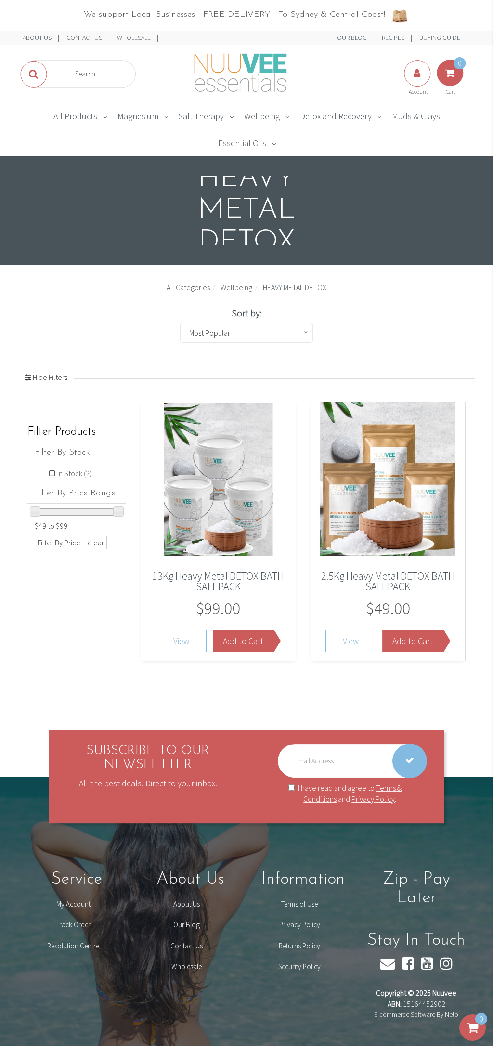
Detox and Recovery (336, 116)
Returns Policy (299, 945)
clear (96, 542)
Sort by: (247, 313)
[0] (472, 1037)
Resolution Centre (73, 945)
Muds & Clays (416, 116)
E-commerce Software (404, 1014)
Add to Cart (243, 640)
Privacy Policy (373, 799)
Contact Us (186, 945)
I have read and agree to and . (350, 793)
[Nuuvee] (239, 73)
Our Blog (186, 924)
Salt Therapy (201, 116)
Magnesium (137, 116)
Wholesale (186, 966)
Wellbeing (262, 116)
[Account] (418, 83)
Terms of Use (299, 904)
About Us (186, 904)
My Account (73, 904)
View (181, 640)
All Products (75, 116)
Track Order (73, 924)
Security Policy (299, 966)
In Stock (74, 473)
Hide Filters (49, 377)
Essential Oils (242, 143)
